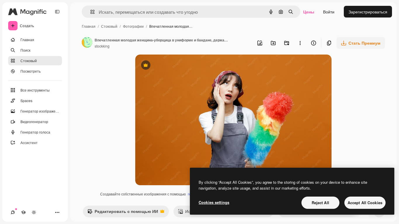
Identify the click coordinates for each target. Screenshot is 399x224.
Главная (89, 26)
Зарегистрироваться (367, 12)
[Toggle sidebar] (57, 11)
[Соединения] (13, 212)
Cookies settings (214, 202)
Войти (328, 12)
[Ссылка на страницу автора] (87, 43)
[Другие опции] (300, 43)
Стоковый (109, 26)
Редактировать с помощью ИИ (122, 212)
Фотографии (133, 26)
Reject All (320, 202)
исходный (174, 66)
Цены (308, 12)
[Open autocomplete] (90, 12)
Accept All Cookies (365, 202)
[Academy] (23, 212)
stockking (102, 45)
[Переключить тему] (34, 212)
